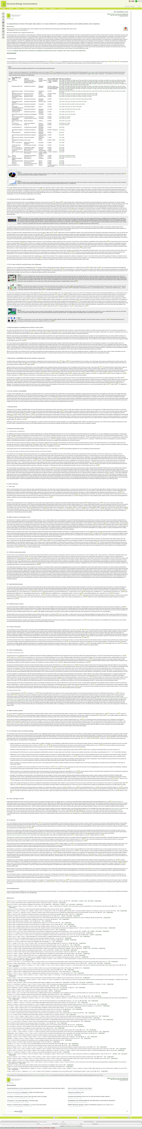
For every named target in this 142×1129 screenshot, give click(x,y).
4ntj (97, 83)
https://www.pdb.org (91, 72)
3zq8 (72, 165)
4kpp (60, 147)
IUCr (133, 1)
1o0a (105, 87)
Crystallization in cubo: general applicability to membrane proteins (22, 1100)
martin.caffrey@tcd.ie (23, 30)
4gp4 (82, 91)
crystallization (15, 50)
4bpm (60, 140)
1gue (71, 99)
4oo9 (99, 81)
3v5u (60, 142)
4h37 (66, 123)
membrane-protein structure (50, 50)
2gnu (77, 101)
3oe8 (77, 81)
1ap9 (60, 86)
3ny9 (99, 80)
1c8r (82, 86)
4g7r (99, 91)
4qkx (60, 83)
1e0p (121, 86)
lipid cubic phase (23, 50)
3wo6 (60, 120)
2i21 (92, 88)
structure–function (70, 50)
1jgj (60, 99)
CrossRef (81, 900)
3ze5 (71, 93)
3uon (110, 81)
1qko (99, 86)
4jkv (66, 82)
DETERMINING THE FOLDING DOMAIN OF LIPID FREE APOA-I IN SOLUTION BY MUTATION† (91, 1100)
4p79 (60, 150)
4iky (76, 104)
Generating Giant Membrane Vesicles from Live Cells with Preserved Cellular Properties (89, 1096)
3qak (77, 80)
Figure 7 (19, 317)
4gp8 (93, 91)
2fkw (60, 135)
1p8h (116, 87)
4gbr (82, 80)
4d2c (66, 114)
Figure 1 (19, 172)
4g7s (60, 92)
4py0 (108, 83)
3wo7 (66, 120)
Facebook (103, 1117)
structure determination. (57, 35)
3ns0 (125, 88)
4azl (65, 155)
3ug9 (60, 127)
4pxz (103, 83)
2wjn (66, 96)
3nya (110, 80)
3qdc (88, 99)
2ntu (98, 88)
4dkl (74, 84)
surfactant (88, 253)
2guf (60, 158)
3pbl (94, 81)
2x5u (71, 96)
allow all (39, 1127)
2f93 (66, 109)
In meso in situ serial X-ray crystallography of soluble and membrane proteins (25, 1092)
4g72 (115, 91)
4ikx (70, 104)
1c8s (88, 86)
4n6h (87, 83)
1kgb (82, 87)
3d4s (93, 80)
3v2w (93, 82)
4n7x (66, 116)
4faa (76, 91)
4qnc (60, 118)
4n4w (76, 82)
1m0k (87, 87)
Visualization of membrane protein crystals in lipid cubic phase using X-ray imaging (27, 1096)
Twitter (81, 1117)
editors (18, 8)
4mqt (122, 81)
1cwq (93, 86)
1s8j (71, 88)
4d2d (71, 114)
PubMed (92, 931)
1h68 (76, 99)
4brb (83, 93)
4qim (82, 82)
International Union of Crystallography (73, 1126)
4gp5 (87, 91)
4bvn (84, 84)
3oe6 (71, 81)
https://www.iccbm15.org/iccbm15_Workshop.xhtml (18, 835)
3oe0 (66, 81)
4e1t (60, 163)
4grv (69, 84)
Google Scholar (98, 900)
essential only (46, 1127)
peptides (65, 629)
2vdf (60, 160)
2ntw (103, 88)
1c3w (76, 86)
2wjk (109, 88)
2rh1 (88, 80)
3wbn (93, 95)
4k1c (60, 145)
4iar (71, 83)
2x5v (77, 96)
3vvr (76, 95)
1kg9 (76, 87)
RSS (131, 1117)
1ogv (60, 101)
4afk (60, 155)
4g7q (121, 91)
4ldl (115, 82)
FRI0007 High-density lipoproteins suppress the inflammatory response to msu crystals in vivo (90, 1104)
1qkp (104, 86)
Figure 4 (19, 275)
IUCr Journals (90, 900)
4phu (60, 80)
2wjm (60, 96)
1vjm (66, 88)
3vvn (60, 95)
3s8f (60, 91)
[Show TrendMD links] (127, 1111)
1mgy (111, 87)
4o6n (66, 106)
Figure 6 (19, 310)
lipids (54, 433)
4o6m (60, 106)
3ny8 (104, 80)
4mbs (125, 83)
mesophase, (79, 39)
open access (62, 8)
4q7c (72, 106)
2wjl (114, 88)
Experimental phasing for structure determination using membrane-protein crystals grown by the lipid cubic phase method (36, 1088)
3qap (82, 99)
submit (45, 8)
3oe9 (83, 81)
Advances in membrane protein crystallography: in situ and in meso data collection (26, 1104)
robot (64, 50)
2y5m (60, 165)
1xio (60, 124)
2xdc (77, 165)
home (3, 8)
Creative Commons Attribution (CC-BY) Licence (42, 1075)
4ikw (65, 104)
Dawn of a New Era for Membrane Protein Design (79, 1088)
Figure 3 (19, 217)
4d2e (93, 93)
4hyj (60, 132)
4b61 (71, 155)
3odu (60, 81)
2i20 (87, 88)
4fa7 (71, 91)
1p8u (60, 88)
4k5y (88, 81)
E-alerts (57, 1117)
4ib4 (76, 83)
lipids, (44, 40)
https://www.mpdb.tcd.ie (117, 801)
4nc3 (81, 83)
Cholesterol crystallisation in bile (75, 1092)
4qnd (66, 118)
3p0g (121, 80)
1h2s (60, 109)
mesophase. (68, 226)
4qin (88, 82)
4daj (63, 84)
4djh (104, 82)
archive (11, 8)
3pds (115, 80)
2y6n (66, 165)
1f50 (115, 86)
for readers (36, 8)
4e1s (60, 162)
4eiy (71, 80)
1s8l (76, 88)
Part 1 (114, 14)
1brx (66, 86)
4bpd (77, 93)
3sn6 (60, 151)
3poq (60, 157)
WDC (139, 1)
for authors (27, 8)
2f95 (71, 109)
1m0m (99, 87)
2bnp (66, 101)
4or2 (119, 83)
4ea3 (114, 83)
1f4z (110, 86)
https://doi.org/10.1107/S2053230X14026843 (119, 15)
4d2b (60, 114)
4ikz (81, 104)
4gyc (76, 109)
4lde (110, 82)
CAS (85, 900)
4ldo (120, 82)
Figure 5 (19, 285)
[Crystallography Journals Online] (130, 1)
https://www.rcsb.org (57, 61)
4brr (88, 93)
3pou (66, 157)
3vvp (71, 95)
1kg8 (71, 87)
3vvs (82, 95)
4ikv (60, 104)
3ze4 (66, 93)
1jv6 (60, 87)
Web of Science (74, 900)
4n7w (60, 116)
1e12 (60, 111)
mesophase (60, 50)
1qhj (71, 86)
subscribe (52, 8)
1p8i (122, 87)
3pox (71, 157)
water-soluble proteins (80, 50)
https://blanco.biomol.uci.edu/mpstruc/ (117, 808)
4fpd (69, 89)
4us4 (60, 149)
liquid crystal (75, 228)
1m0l (93, 87)
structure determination (22, 804)
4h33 (60, 123)
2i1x (82, 88)
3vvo (66, 95)
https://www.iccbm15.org (46, 833)
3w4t (87, 95)
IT (136, 1)
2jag (66, 111)
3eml (66, 80)
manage (53, 1127)
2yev (60, 137)
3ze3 (60, 93)
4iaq (66, 83)
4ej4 (79, 84)
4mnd (77, 106)
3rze (105, 81)
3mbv (119, 88)
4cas (87, 96)
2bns (71, 101)
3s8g (65, 91)
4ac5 (82, 96)
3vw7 (60, 82)
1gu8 (65, 99)
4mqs (116, 81)
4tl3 (65, 124)
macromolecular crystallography (35, 50)
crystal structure (39, 319)
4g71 (110, 91)
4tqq (83, 101)
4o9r (71, 82)
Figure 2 (19, 181)
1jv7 (65, 87)
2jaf (71, 111)
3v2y (99, 82)
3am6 (60, 129)
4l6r (92, 83)
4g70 (104, 91)
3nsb (63, 89)
